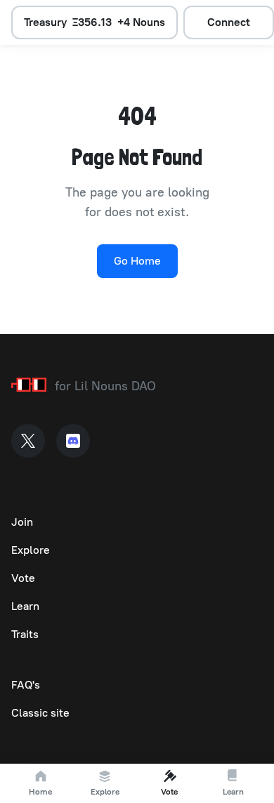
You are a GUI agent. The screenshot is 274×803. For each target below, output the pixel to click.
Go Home (137, 260)
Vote (23, 578)
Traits (25, 634)
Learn (25, 606)
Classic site (40, 712)
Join (22, 522)
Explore (30, 550)
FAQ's (25, 684)
